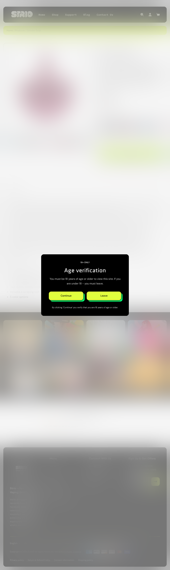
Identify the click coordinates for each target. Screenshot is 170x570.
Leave (104, 295)
